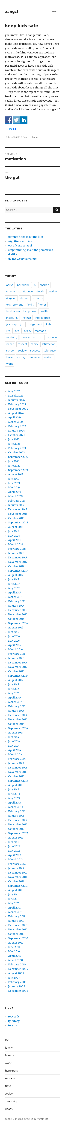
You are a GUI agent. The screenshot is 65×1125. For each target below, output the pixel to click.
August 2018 (15, 526)
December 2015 (17, 662)
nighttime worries (20, 241)
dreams (37, 298)
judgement (35, 324)
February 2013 (17, 811)
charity (10, 291)
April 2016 (14, 645)
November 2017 (17, 561)
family (35, 137)
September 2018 (18, 522)
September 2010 (18, 938)
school (10, 350)
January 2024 (16, 430)
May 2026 (14, 391)
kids (48, 324)
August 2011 (15, 890)
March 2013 (15, 807)
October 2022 (16, 452)
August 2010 (15, 942)
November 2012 (17, 824)
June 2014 (14, 741)
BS (34, 285)
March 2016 (15, 649)
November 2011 (17, 877)
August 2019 (15, 474)
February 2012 (17, 863)
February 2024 (17, 426)
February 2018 (17, 548)
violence (34, 357)
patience (51, 337)
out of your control (20, 245)
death (40, 291)
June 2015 (14, 688)
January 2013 (16, 815)
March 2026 (15, 395)
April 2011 (14, 907)
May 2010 (14, 951)
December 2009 (18, 968)
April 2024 (15, 417)
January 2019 (16, 505)
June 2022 (14, 465)
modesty (11, 337)
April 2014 (14, 750)
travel (10, 357)
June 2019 (14, 483)
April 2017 (14, 592)
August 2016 (15, 627)
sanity (34, 344)
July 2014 (13, 736)
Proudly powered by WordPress (31, 1119)
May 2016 (14, 640)
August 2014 (15, 732)
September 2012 (18, 833)
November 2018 (17, 513)
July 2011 (13, 894)
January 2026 (16, 400)
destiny (52, 291)
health (44, 311)
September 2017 (18, 570)
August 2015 (15, 680)
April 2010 (14, 955)
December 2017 (17, 557)
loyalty (27, 330)
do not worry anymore (22, 258)
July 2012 (13, 842)
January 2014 (16, 763)
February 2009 (17, 982)
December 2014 (17, 715)
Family (26, 137)
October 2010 (16, 933)
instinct (26, 317)
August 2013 (15, 785)
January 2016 (16, 658)
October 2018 (16, 518)
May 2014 (14, 745)
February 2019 (17, 500)
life (8, 330)
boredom (23, 285)
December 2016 (17, 610)
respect (22, 344)
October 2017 (16, 566)
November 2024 (18, 408)
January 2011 (16, 920)
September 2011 (17, 885)
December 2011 (17, 872)
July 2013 (13, 789)
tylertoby (14, 1020)
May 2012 (14, 850)
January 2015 (16, 710)
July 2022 (14, 461)
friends (42, 304)
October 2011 (16, 881)
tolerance (50, 350)
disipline (11, 298)
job (22, 324)
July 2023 (13, 439)
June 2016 (14, 636)
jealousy (11, 324)
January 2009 (16, 986)
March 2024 (15, 421)
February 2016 (17, 653)
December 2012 (17, 820)
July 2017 (13, 579)
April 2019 (14, 491)
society (22, 350)
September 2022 (18, 456)
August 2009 (16, 973)
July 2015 (13, 684)
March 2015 (15, 701)
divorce (24, 298)
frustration (13, 311)
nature (37, 337)
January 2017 (16, 605)
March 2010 (15, 960)
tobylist (13, 1025)
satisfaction (49, 344)
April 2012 (14, 855)
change (44, 285)
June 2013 (14, 793)
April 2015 (14, 697)
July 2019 (13, 478)
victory (21, 357)
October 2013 (16, 776)
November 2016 (17, 614)
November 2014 (17, 719)
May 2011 (13, 903)
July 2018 (13, 531)
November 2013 (17, 771)
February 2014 (17, 758)
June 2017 (14, 583)
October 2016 (16, 618)
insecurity (12, 317)
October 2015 (16, 671)
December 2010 (17, 925)
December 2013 (17, 767)
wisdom (48, 357)
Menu (54, 11)
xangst (11, 11)
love (16, 330)
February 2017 (16, 601)
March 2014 (15, 754)
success (35, 350)
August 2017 (15, 575)
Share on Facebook (8, 119)
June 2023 (14, 443)
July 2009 (14, 977)
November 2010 (17, 929)
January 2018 (16, 553)
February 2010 (17, 964)
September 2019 (18, 470)
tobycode (14, 1016)
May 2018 (14, 535)
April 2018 (14, 540)
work (9, 363)
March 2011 (15, 912)
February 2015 (16, 706)
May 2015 (14, 693)
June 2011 (13, 898)
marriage (40, 330)
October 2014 (16, 723)
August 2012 (15, 837)
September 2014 (18, 728)
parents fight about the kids (26, 236)
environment (14, 304)
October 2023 (16, 435)
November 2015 (17, 666)
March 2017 (15, 596)
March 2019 (15, 496)
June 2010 (14, 947)
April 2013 (14, 802)
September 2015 (18, 675)
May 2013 (14, 798)
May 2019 (14, 487)
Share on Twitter (16, 119)
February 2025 (17, 404)
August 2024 (16, 413)
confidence (25, 291)
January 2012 (16, 868)
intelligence (42, 317)
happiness (29, 311)
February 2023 (17, 448)
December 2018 (17, 509)
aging (9, 285)
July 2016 (13, 631)
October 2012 (16, 828)
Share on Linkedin (23, 119)
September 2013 (18, 780)
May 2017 (14, 588)
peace (10, 344)
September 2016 (18, 623)
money (25, 337)
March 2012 (15, 859)
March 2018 (15, 544)
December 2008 (18, 990)
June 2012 (14, 846)
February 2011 (16, 916)
